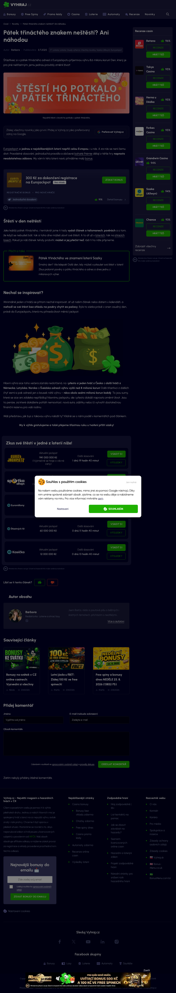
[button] (131, 481)
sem (100, 498)
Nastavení (62, 508)
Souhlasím (115, 508)
